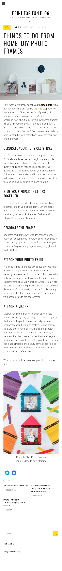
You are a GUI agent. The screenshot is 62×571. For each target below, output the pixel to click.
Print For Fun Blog (30, 13)
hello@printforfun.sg (11, 552)
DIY (7, 27)
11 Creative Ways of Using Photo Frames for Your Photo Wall (42, 488)
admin (18, 27)
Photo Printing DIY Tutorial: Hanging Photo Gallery (14, 502)
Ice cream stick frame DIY (15, 485)
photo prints (45, 105)
